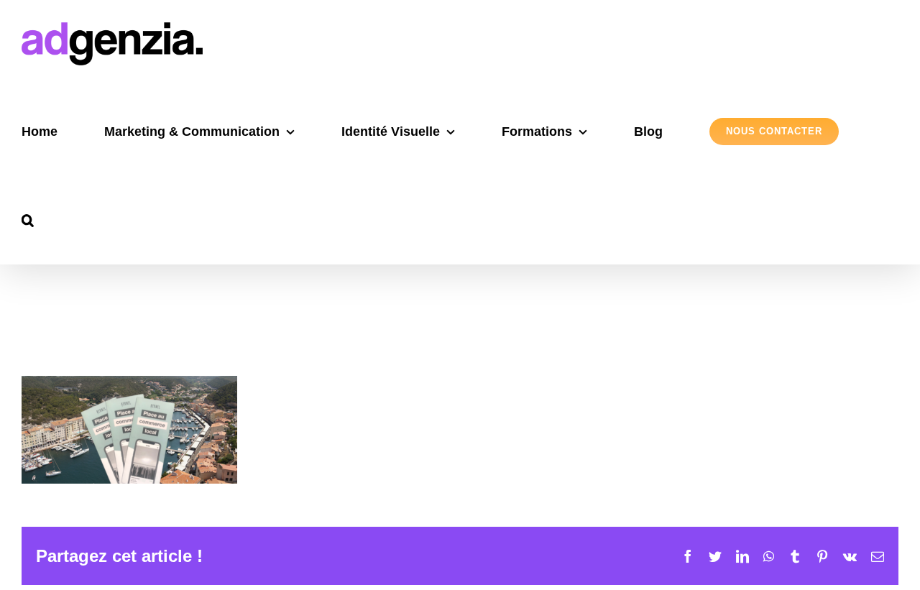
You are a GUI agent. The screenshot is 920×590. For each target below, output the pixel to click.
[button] (28, 220)
